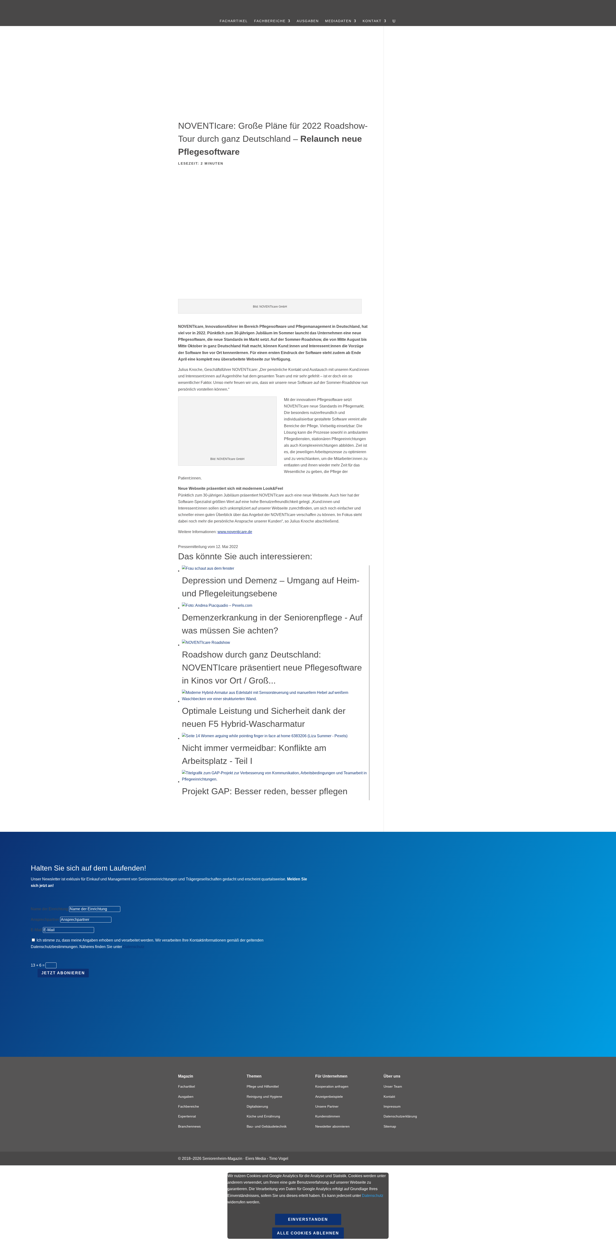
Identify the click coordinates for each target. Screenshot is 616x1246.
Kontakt (372, 21)
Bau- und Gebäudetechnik (267, 1126)
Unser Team (393, 1086)
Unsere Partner (327, 1106)
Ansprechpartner (45, 919)
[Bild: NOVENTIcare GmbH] (273, 296)
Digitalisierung (257, 1106)
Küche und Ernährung (263, 1116)
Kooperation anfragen (331, 1086)
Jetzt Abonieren (63, 973)
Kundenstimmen (327, 1116)
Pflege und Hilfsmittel (263, 1086)
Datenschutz (133, 947)
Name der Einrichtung (49, 909)
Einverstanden (308, 1219)
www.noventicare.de (235, 532)
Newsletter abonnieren (332, 1126)
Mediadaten (338, 21)
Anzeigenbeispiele (329, 1096)
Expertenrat (187, 1116)
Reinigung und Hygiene (264, 1096)
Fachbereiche (270, 21)
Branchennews (189, 1126)
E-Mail (36, 930)
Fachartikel (234, 21)
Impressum (392, 1106)
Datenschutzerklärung (400, 1116)
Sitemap (390, 1126)
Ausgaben (308, 21)
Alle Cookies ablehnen (308, 1233)
